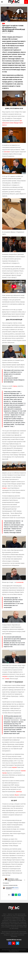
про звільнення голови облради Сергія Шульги (12, 123)
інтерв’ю (4, 488)
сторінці (14, 386)
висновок (7, 151)
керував (14, 767)
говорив (4, 676)
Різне (3, 23)
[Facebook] (9, 943)
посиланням (19, 582)
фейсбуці (19, 791)
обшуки (16, 795)
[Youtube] (13, 943)
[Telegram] (17, 943)
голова (7, 678)
